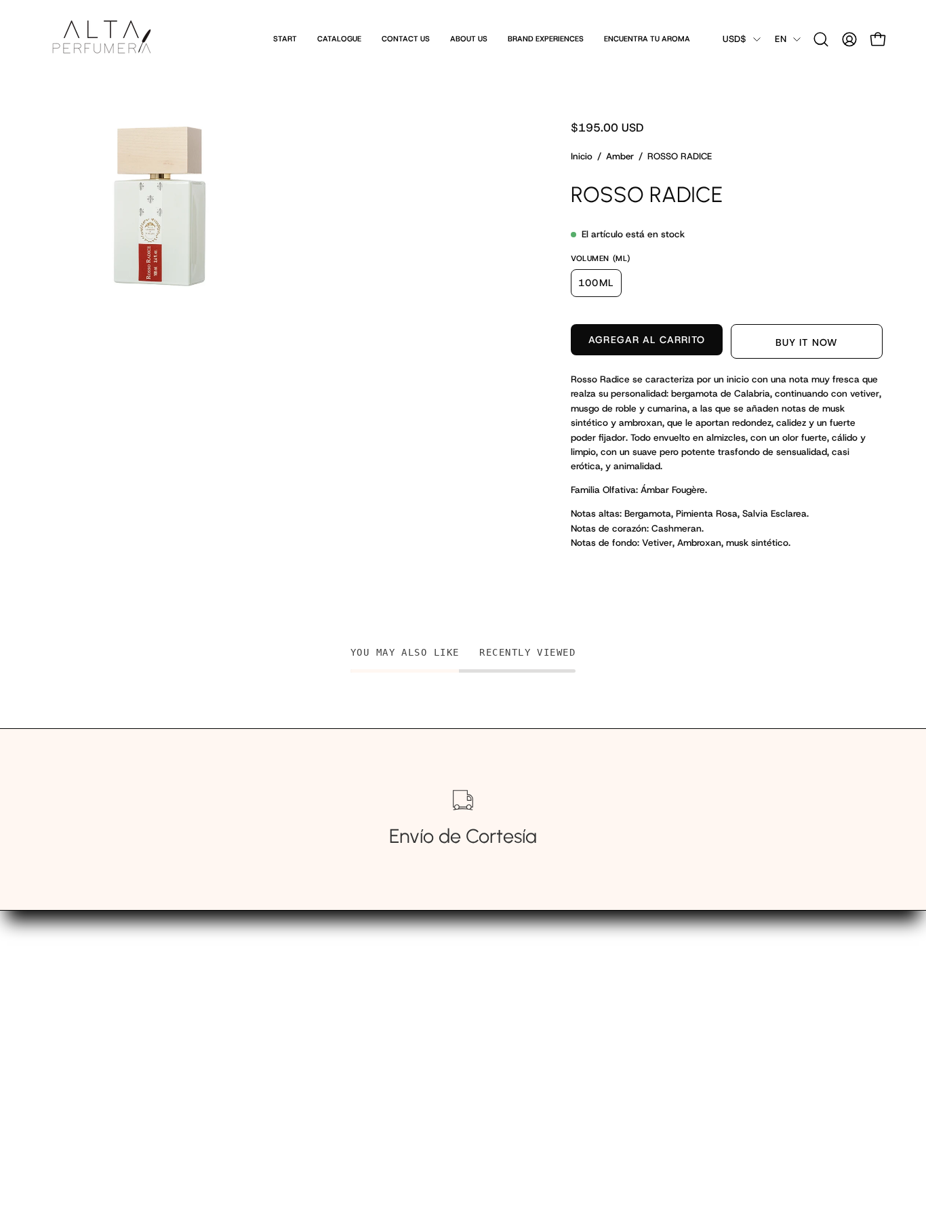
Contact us (284, 987)
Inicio (581, 156)
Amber (620, 156)
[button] (821, 39)
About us (280, 1008)
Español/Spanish (298, 1051)
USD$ (734, 39)
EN (780, 39)
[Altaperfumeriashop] (102, 39)
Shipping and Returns (310, 1030)
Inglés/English (291, 1072)
